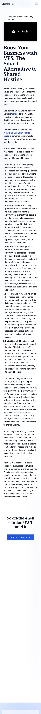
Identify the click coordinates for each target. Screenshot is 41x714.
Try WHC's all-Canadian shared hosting (17, 133)
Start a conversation (20, 537)
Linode (15, 114)
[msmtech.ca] (9, 4)
